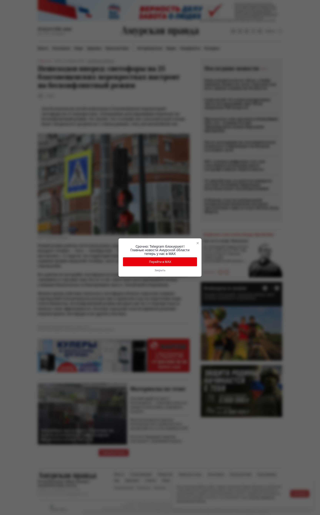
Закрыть (160, 270)
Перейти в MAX (160, 262)
